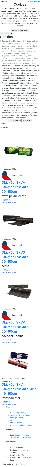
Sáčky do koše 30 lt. (15, 187)
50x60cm (9, 192)
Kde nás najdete (16, 423)
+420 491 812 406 (24, 438)
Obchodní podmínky (18, 413)
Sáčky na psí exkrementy (20, 415)
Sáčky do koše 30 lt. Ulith (19, 389)
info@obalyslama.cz (23, 435)
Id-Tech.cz (22, 464)
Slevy (12, 420)
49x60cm (9, 393)
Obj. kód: (13, 182)
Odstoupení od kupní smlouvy (21, 425)
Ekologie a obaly (16, 418)
